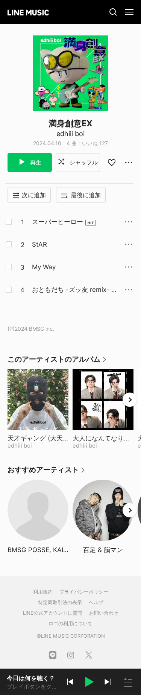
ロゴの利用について (70, 623)
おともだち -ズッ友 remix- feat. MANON (73, 290)
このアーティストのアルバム (57, 361)
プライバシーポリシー (83, 592)
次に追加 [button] (34, 195)
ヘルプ (96, 602)
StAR (39, 244)
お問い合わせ (103, 613)
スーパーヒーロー (57, 222)
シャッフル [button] (83, 162)
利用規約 (43, 592)
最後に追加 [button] (86, 195)
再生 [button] (35, 162)
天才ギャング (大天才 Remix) (38, 438)
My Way (44, 267)
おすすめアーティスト (47, 472)
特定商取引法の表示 (60, 602)
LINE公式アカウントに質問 (52, 613)
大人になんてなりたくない (103, 438)
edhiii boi (70, 134)
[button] (88, 683)
